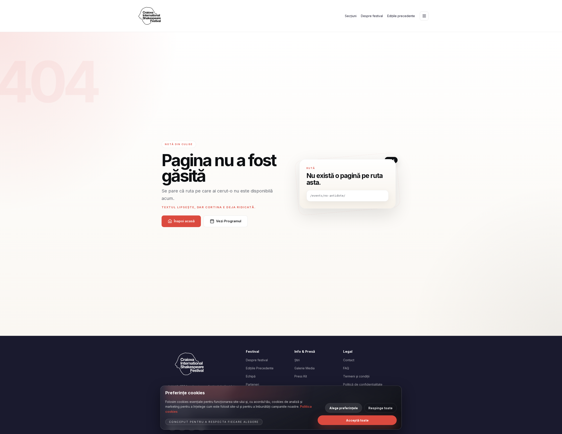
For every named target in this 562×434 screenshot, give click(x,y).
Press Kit (300, 376)
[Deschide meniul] (424, 16)
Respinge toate (380, 408)
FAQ (346, 368)
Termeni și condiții (356, 376)
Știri (297, 360)
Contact (348, 360)
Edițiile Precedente (260, 368)
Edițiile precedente (401, 16)
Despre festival (372, 16)
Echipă (251, 376)
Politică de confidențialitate (362, 384)
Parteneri (252, 384)
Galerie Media (304, 368)
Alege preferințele (343, 408)
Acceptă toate (357, 420)
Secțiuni (351, 16)
